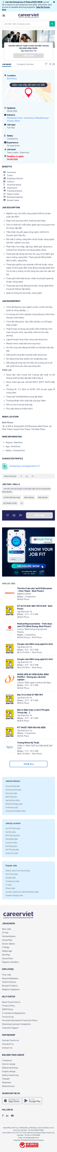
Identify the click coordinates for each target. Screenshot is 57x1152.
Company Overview (25, 64)
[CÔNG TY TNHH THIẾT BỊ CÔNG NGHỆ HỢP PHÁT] (9, 747)
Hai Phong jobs (12, 849)
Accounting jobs (13, 786)
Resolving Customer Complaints (16, 1024)
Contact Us (7, 1047)
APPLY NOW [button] (28, 56)
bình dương (29, 497)
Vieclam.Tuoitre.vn (10, 1040)
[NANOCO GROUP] (9, 593)
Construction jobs (13, 789)
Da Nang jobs (11, 846)
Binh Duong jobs (13, 835)
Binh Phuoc (12, 78)
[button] (54, 2)
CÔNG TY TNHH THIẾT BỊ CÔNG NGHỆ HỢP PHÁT (34, 747)
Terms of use (8, 1016)
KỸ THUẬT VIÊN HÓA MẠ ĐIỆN (31, 727)
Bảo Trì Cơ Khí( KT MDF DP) (30, 694)
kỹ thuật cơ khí (10, 503)
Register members (10, 962)
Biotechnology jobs (14, 804)
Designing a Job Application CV (25, 466)
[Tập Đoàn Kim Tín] (9, 610)
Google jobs (11, 877)
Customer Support (10, 1027)
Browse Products (10, 985)
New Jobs (6, 929)
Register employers (11, 989)
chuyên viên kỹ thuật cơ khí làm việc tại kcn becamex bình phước (26, 490)
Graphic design (8, 1071)
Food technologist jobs (16, 811)
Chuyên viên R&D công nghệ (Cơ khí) (35, 644)
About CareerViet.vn (11, 1002)
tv (22, 503)
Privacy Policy (8, 1005)
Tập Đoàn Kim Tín (29, 50)
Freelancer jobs (12, 881)
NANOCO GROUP (24, 594)
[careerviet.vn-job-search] (11, 1100)
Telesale (6, 1078)
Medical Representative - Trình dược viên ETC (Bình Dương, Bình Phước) (34, 624)
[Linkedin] (7, 1115)
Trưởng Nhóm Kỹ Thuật (28, 742)
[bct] (28, 1144)
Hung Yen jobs (12, 853)
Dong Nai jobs (12, 839)
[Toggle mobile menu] (3, 15)
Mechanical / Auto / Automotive (20, 118)
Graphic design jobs (14, 895)
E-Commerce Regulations (13, 1013)
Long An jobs (11, 842)
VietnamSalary (8, 936)
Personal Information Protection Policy (19, 1020)
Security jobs (11, 793)
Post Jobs (6, 974)
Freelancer (7, 1060)
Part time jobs (12, 874)
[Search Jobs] (52, 24)
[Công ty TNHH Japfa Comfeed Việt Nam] (9, 679)
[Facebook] (2, 1115)
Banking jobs (11, 796)
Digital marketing (10, 1067)
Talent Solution (9, 982)
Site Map (6, 954)
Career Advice (8, 943)
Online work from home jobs (18, 870)
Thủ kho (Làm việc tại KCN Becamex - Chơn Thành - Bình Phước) (34, 589)
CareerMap (7, 940)
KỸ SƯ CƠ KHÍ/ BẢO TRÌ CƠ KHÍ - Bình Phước (34, 607)
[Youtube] (12, 1115)
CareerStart (7, 958)
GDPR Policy (7, 1009)
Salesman (6, 1082)
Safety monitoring (10, 1075)
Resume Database (10, 978)
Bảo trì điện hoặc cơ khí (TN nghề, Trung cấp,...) (33, 711)
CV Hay (5, 932)
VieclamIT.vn (8, 1044)
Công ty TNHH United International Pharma (32, 630)
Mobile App (7, 951)
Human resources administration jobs (22, 891)
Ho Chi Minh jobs (13, 828)
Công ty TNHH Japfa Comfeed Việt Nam (34, 682)
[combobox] (26, 24)
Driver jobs (10, 888)
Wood (17, 121)
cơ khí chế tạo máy (11, 497)
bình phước (43, 497)
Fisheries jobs (12, 807)
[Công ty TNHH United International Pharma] (9, 628)
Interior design (8, 1064)
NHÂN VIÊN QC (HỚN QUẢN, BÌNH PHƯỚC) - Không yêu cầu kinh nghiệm (33, 677)
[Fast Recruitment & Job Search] (28, 15)
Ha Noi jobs (11, 832)
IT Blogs (5, 947)
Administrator (8, 1086)
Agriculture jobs (13, 800)
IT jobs (8, 884)
